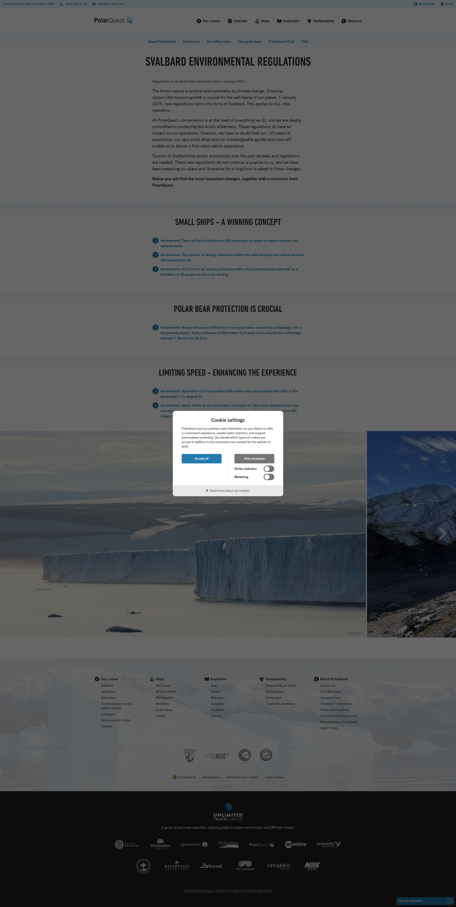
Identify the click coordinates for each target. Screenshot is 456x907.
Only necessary (254, 458)
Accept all (202, 458)
